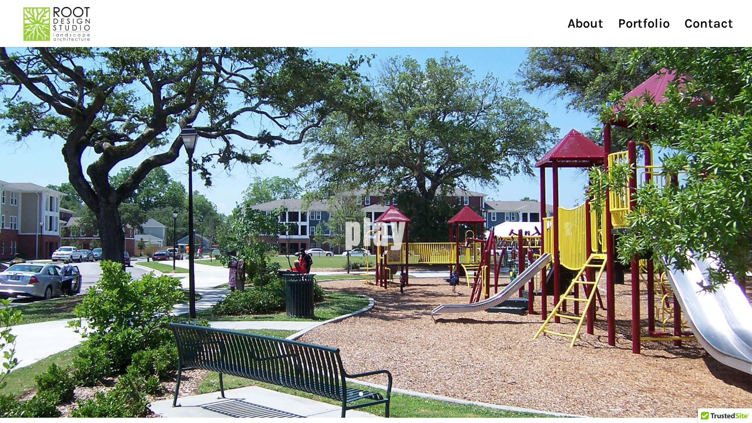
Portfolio (644, 25)
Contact (708, 25)
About (585, 25)
